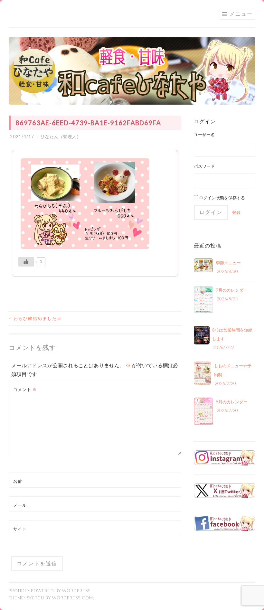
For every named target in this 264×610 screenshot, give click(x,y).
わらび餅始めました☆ (35, 318)
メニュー (241, 14)
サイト (20, 528)
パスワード (204, 166)
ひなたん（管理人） (61, 136)
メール (20, 505)
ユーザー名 (204, 134)
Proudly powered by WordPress (49, 590)
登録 (236, 212)
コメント (25, 389)
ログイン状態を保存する (221, 197)
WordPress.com (72, 597)
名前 (17, 481)
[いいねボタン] (26, 262)
